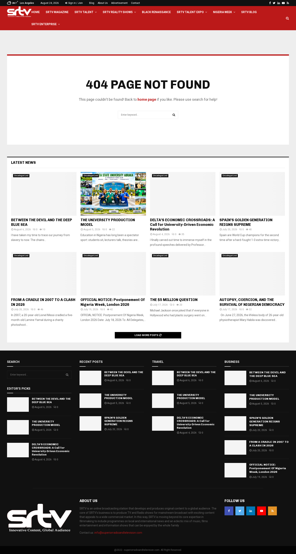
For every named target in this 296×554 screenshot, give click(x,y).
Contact (135, 3)
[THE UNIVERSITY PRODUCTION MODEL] (113, 194)
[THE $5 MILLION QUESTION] (182, 274)
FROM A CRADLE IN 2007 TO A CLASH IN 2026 (269, 443)
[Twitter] (239, 510)
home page (147, 99)
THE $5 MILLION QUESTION (174, 300)
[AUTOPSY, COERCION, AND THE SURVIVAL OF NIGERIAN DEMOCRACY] (252, 274)
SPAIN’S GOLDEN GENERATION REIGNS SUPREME (245, 222)
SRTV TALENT (84, 12)
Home (35, 12)
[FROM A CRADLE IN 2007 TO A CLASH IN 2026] (44, 274)
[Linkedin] (250, 510)
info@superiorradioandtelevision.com (118, 532)
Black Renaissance (156, 12)
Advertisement (119, 3)
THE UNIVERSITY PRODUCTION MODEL (46, 423)
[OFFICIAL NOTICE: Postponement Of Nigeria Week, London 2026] (113, 274)
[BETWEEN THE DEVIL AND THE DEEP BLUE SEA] (44, 194)
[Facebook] (229, 510)
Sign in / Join (75, 3)
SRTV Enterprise (44, 24)
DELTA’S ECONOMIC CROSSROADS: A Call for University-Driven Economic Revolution (182, 225)
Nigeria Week (222, 12)
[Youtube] (261, 510)
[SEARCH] (67, 375)
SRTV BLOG (249, 12)
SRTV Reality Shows (118, 12)
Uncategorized (21, 175)
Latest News (23, 162)
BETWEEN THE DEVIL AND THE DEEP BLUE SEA (51, 400)
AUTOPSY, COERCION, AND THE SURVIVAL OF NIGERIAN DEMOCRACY (252, 302)
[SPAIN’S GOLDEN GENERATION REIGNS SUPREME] (252, 194)
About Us (103, 3)
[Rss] (272, 510)
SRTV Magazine (57, 12)
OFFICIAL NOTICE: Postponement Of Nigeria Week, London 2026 (113, 302)
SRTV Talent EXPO (190, 12)
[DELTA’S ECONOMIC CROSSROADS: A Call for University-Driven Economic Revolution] (182, 194)
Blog (91, 3)
